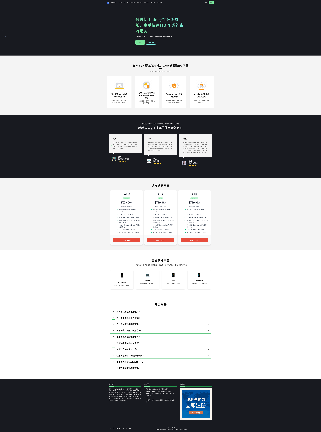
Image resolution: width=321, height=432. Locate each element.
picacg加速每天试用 (161, 429)
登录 (206, 2)
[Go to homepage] (111, 3)
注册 (211, 2)
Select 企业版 (194, 240)
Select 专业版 (160, 240)
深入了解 (151, 42)
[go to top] (316, 426)
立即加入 (140, 42)
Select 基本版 (127, 240)
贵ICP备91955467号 (182, 429)
